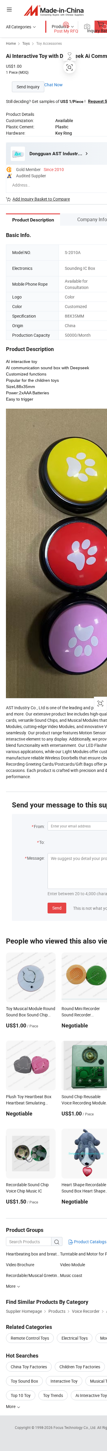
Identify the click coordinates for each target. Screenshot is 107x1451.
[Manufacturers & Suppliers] (54, 10)
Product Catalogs (89, 1241)
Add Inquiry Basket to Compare (41, 199)
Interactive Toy (64, 1381)
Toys (26, 43)
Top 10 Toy (21, 1395)
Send (57, 908)
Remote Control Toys (30, 1338)
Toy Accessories (49, 43)
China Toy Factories (29, 1367)
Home (11, 43)
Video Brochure (20, 1264)
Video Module (72, 1264)
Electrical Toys (75, 1338)
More (11, 1406)
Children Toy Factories (79, 1367)
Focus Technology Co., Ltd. (75, 1427)
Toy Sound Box (24, 1381)
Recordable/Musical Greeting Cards (33, 1275)
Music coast (71, 1275)
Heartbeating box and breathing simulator (33, 1254)
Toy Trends (53, 1395)
